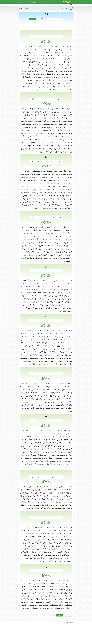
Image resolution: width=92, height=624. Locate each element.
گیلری (59, 5)
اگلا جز (33, 19)
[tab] (68, 26)
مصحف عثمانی (21, 8)
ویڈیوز (56, 5)
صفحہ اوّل (71, 5)
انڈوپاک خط (26, 8)
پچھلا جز (41, 19)
